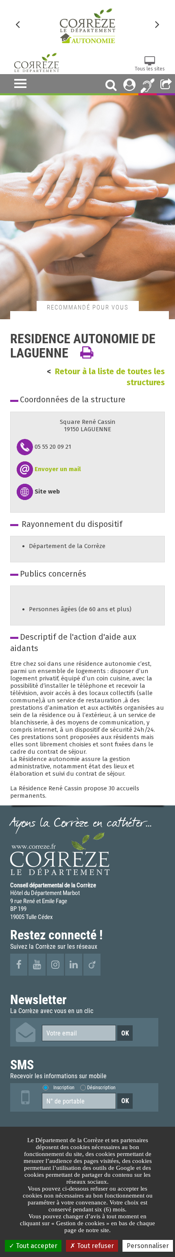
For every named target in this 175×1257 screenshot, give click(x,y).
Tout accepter (35, 1246)
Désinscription (101, 1087)
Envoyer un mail (58, 469)
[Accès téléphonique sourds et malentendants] (147, 84)
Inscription (63, 1087)
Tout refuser (94, 1246)
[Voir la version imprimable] (86, 353)
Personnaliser (148, 1246)
